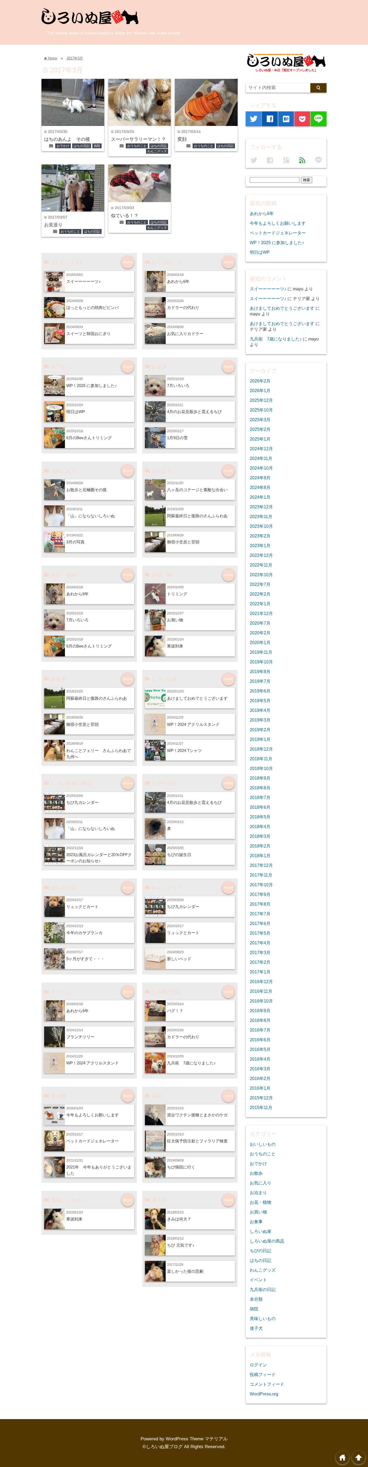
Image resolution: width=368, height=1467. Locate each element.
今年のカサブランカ (84, 932)
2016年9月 (260, 1010)
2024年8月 (260, 487)
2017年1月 (260, 971)
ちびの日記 (260, 1250)
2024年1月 (260, 497)
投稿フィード (263, 1374)
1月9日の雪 (177, 437)
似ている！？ (124, 215)
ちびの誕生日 (179, 854)
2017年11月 (261, 875)
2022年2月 (260, 594)
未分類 (256, 1299)
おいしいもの (263, 1144)
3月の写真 (75, 542)
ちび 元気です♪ (181, 1245)
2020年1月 (260, 642)
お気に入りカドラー (185, 333)
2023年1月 (260, 545)
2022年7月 (260, 584)
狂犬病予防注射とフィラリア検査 (197, 1141)
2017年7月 (260, 913)
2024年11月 (261, 458)
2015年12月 (261, 1097)
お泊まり (258, 1192)
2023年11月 (261, 516)
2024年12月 (261, 448)
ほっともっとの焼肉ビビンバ (92, 307)
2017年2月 (260, 962)
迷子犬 (256, 1328)
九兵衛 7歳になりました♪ (191, 1063)
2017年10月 (261, 884)
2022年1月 (260, 603)
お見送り (53, 224)
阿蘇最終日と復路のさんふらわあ (197, 515)
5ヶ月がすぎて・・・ (85, 958)
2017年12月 (261, 865)
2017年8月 (260, 904)
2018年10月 (261, 768)
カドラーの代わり (183, 307)
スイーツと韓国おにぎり (88, 333)
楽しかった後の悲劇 (185, 1271)
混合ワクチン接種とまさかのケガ (197, 1115)
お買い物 (175, 620)
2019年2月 (260, 729)
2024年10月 (261, 468)
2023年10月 (261, 526)
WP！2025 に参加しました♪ (91, 385)
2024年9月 (260, 477)
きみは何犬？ (179, 1219)
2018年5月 (260, 816)
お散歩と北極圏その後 (86, 489)
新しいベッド (179, 958)
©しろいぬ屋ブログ (163, 1446)
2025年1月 (260, 439)
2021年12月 (261, 613)
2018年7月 (260, 797)
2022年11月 (261, 564)
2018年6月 (260, 807)
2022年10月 (261, 574)
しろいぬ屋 (260, 1231)
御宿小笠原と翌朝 (183, 542)
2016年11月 (261, 991)
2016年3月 (260, 1068)
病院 (97, 146)
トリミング (177, 594)
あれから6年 (178, 281)
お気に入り (260, 1182)
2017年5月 (260, 933)
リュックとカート (82, 906)
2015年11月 (261, 1107)
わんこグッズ (157, 151)
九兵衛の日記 (263, 1289)
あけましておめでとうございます (197, 698)
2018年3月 (260, 836)
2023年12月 (261, 506)
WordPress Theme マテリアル (197, 1438)
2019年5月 (260, 700)
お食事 (256, 1221)
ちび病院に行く (181, 1167)
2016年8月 (260, 1020)
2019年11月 (261, 652)
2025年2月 (260, 429)
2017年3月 (75, 58)
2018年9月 (260, 778)
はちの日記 (82, 146)
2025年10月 (261, 409)
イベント (258, 1279)
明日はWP (75, 411)
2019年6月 (260, 690)
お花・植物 (260, 1202)
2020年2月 (260, 632)
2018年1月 (260, 855)
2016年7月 (260, 1030)
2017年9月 (260, 894)
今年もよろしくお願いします (92, 1115)
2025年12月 (261, 400)
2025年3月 (260, 419)
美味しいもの (263, 1318)
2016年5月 (260, 1049)
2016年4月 (260, 1059)
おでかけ (63, 146)
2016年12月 (261, 981)
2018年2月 (260, 845)
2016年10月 (261, 1000)
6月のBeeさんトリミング (89, 437)
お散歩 (256, 1173)
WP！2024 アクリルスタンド (193, 724)
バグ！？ (175, 1010)
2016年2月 (260, 1078)
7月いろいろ (178, 385)
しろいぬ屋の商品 (267, 1241)
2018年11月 (261, 758)
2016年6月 (260, 1039)
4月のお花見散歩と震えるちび (194, 411)
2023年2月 (260, 535)
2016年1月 (260, 1088)
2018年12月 (261, 749)
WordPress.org (264, 1393)
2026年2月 (260, 380)
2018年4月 (260, 826)
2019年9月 (260, 671)
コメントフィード (267, 1384)
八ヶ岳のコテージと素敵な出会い (197, 489)
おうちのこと (137, 146)
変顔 (182, 139)
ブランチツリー (80, 1037)
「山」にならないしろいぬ (90, 515)
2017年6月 (260, 923)
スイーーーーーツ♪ (83, 281)
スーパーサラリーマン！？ (138, 139)
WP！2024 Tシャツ (184, 750)
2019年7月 (260, 681)
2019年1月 (260, 739)
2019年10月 (261, 661)
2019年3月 (260, 719)
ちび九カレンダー (82, 802)
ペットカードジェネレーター (92, 1141)
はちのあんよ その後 (67, 139)
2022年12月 (261, 555)
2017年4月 (260, 942)
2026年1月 (260, 390)
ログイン (258, 1364)
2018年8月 (260, 787)
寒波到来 (175, 646)
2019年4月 (260, 710)
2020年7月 (260, 623)
